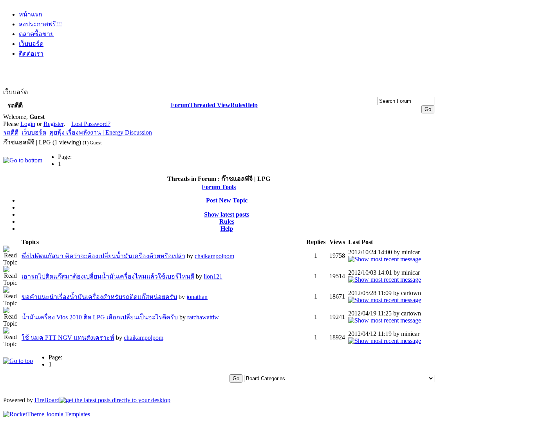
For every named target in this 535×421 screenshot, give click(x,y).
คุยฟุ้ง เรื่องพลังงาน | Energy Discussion (100, 132)
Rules (237, 105)
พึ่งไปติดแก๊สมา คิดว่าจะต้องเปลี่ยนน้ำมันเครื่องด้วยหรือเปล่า (103, 256)
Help (251, 105)
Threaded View (209, 105)
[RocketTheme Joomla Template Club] (46, 414)
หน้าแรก (30, 14)
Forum (180, 105)
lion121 (213, 276)
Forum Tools (219, 187)
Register (53, 123)
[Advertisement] (218, 83)
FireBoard (47, 400)
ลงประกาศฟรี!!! (40, 24)
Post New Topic (227, 200)
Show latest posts (226, 214)
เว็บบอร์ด (31, 43)
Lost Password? (90, 123)
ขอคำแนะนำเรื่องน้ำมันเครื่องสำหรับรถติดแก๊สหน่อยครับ (99, 296)
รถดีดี (10, 132)
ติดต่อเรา (31, 53)
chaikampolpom (214, 256)
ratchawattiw (203, 317)
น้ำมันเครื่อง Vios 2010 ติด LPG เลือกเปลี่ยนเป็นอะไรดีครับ (100, 317)
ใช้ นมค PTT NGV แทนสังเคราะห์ (68, 337)
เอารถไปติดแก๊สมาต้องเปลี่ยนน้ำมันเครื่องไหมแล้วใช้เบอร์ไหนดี (108, 276)
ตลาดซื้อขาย (36, 34)
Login (27, 123)
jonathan (197, 296)
